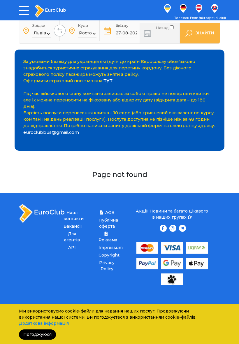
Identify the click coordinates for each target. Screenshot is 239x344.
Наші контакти (72, 215)
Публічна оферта (107, 223)
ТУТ (108, 80)
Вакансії (72, 226)
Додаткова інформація (44, 323)
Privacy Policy (107, 265)
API (72, 247)
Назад (163, 27)
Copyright (107, 255)
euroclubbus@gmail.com (51, 132)
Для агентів (72, 237)
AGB (110, 212)
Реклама (107, 240)
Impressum (107, 247)
